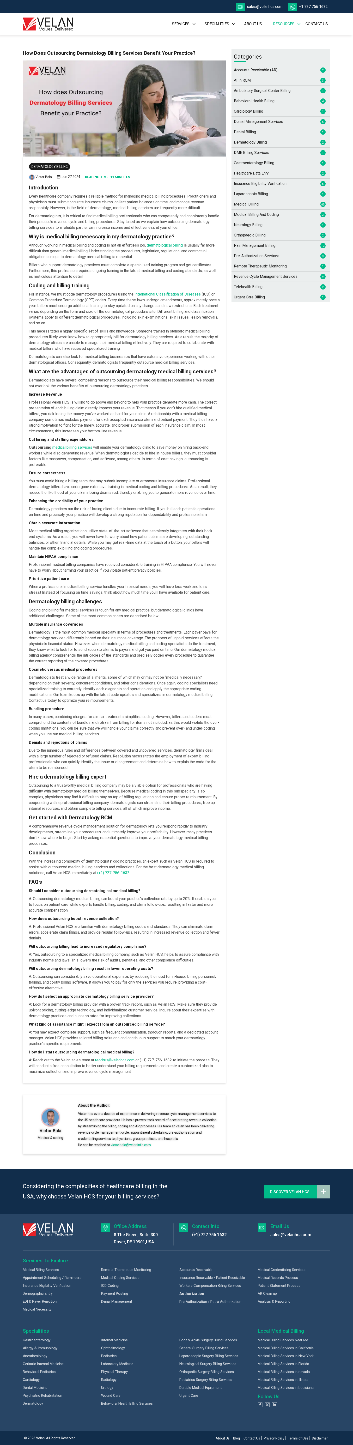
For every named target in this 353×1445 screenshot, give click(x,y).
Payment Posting (114, 1293)
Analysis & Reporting (274, 1301)
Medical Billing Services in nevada (284, 1372)
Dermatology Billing (49, 167)
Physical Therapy (114, 1372)
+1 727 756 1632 (313, 6)
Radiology (108, 1380)
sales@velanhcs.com (264, 6)
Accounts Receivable (196, 1270)
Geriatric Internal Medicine (43, 1364)
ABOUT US (253, 24)
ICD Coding (110, 1285)
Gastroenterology (36, 1340)
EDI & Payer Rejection (40, 1301)
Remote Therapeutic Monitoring (126, 1270)
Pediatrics (109, 1356)
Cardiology (31, 1380)
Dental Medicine (35, 1387)
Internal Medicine (114, 1340)
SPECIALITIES (217, 24)
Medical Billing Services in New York (286, 1356)
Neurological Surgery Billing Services (207, 1364)
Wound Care (111, 1395)
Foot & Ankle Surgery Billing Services (208, 1340)
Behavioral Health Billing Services (127, 1403)
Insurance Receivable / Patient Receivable (212, 1278)
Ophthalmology (113, 1348)
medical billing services (72, 447)
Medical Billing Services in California (286, 1348)
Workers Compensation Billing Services (210, 1285)
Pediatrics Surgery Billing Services (205, 1380)
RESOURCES (283, 24)
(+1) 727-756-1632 (113, 873)
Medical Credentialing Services (281, 1270)
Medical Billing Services (41, 1270)
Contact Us (251, 1438)
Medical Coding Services (120, 1278)
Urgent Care (188, 1395)
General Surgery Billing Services (204, 1348)
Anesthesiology (35, 1356)
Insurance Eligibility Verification (47, 1285)
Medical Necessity (37, 1309)
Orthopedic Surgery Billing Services (206, 1372)
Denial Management (116, 1301)
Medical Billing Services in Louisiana (286, 1387)
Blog (236, 1438)
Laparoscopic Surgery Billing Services (208, 1356)
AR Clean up (267, 1293)
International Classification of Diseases (168, 294)
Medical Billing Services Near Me (283, 1340)
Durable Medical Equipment (200, 1387)
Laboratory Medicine (117, 1364)
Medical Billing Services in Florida (283, 1364)
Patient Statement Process (279, 1285)
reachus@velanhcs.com (114, 1060)
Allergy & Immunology (40, 1348)
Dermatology (33, 1403)
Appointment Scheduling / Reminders (52, 1278)
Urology (107, 1387)
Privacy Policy (274, 1438)
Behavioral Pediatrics (39, 1372)
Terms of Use (298, 1438)
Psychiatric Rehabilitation (42, 1395)
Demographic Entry (38, 1293)
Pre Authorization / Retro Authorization (210, 1302)
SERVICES (180, 24)
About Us (223, 1438)
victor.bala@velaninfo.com (131, 1145)
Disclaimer (320, 1438)
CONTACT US (316, 24)
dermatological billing (165, 245)
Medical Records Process (278, 1278)
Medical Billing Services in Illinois (283, 1380)
